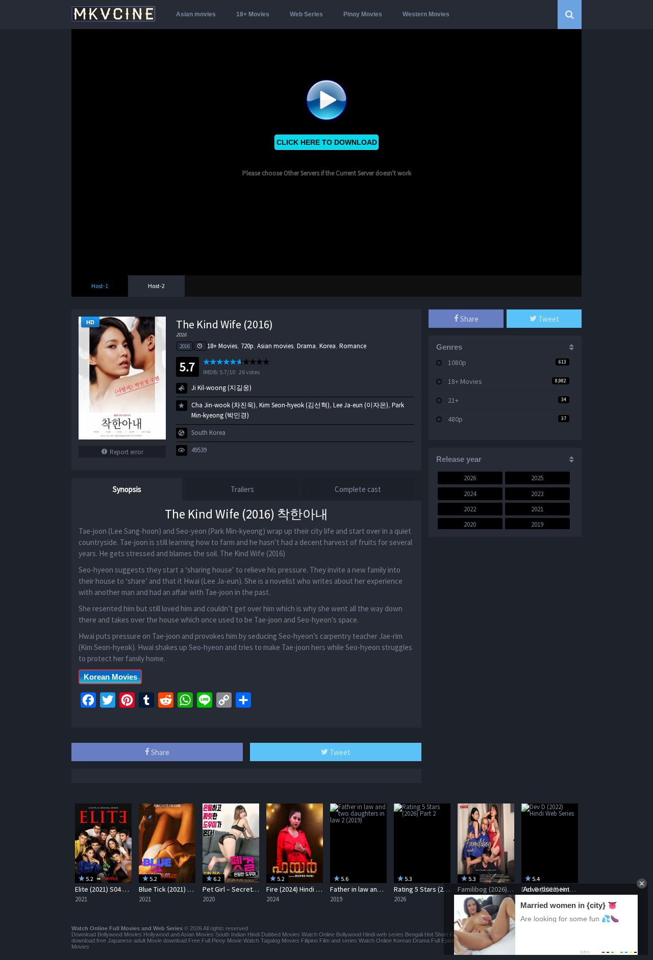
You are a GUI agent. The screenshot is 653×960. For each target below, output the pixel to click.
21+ (453, 400)
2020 (470, 524)
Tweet (339, 752)
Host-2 (156, 286)
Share (159, 752)
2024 (470, 493)
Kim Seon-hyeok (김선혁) (294, 405)
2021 (537, 509)
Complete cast (358, 489)
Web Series (306, 14)
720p (247, 346)
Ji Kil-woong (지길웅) (221, 387)
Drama (306, 346)
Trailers (242, 489)
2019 (537, 524)
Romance (352, 346)
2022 (470, 509)
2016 (185, 346)
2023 (537, 493)
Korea (327, 346)
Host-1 (99, 286)
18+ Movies (252, 14)
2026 (470, 478)
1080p (457, 362)
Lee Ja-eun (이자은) (360, 405)
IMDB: (210, 372)
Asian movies (196, 14)
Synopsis (127, 489)
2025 (537, 478)
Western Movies (426, 14)
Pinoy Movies (362, 14)
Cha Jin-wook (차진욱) (223, 405)
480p (455, 419)
